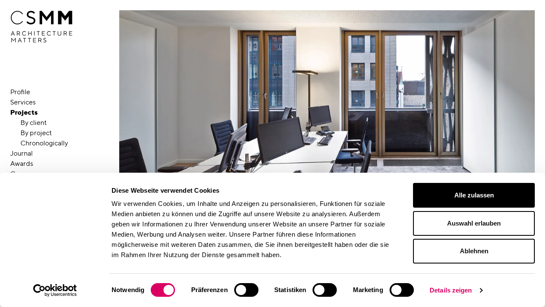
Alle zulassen (474, 195)
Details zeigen (451, 290)
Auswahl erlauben (474, 223)
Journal (21, 153)
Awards (21, 163)
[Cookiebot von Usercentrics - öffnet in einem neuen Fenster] (55, 290)
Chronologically (44, 143)
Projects (24, 112)
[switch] (246, 290)
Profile (20, 92)
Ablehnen (474, 251)
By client (33, 123)
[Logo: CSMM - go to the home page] (41, 26)
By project (36, 133)
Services (23, 102)
